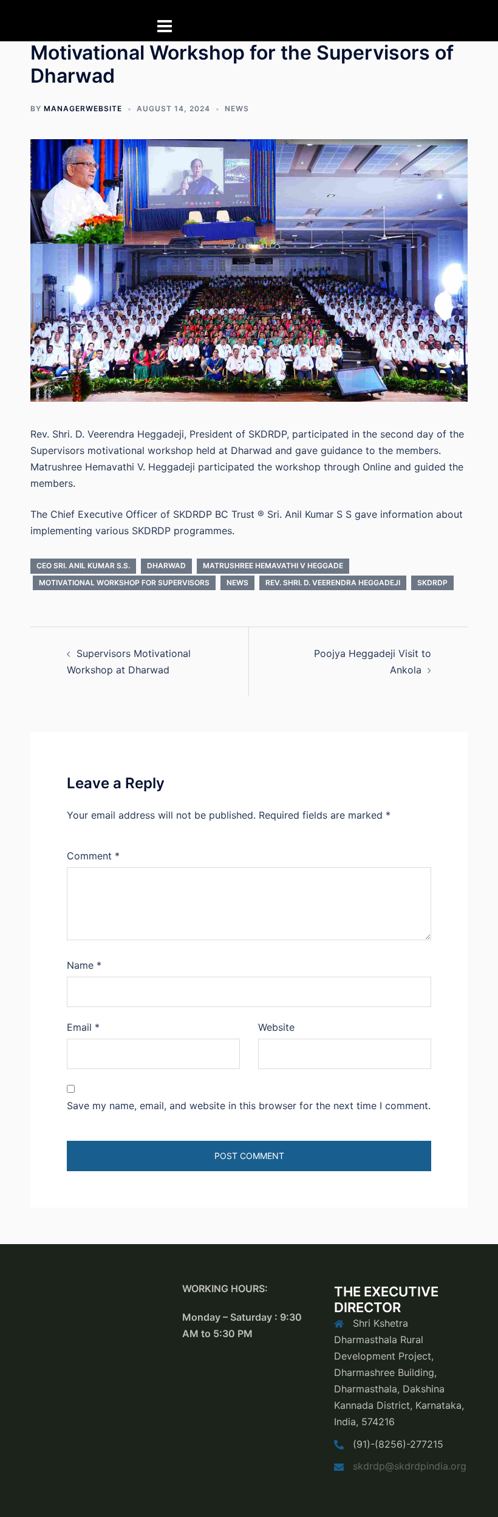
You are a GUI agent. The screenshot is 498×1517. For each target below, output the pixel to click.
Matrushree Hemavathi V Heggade (273, 565)
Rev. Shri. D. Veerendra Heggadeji (332, 582)
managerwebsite (83, 108)
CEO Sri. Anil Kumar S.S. (83, 565)
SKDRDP (432, 582)
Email (83, 1027)
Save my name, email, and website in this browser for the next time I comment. (249, 1105)
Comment (93, 856)
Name (84, 965)
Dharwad (166, 565)
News (237, 108)
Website (276, 1027)
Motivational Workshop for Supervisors (124, 582)
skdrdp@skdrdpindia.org (409, 1466)
